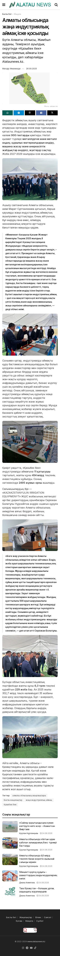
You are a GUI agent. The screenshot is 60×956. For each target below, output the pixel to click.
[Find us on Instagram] (23, 948)
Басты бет (7, 14)
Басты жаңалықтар (13, 800)
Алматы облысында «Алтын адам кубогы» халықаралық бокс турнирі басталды (38, 842)
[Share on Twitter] (52, 112)
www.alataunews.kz (36, 941)
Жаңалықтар (25, 917)
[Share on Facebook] (41, 112)
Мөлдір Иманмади (11, 68)
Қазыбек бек (10, 804)
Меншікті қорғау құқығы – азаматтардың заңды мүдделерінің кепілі (38, 875)
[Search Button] (56, 4)
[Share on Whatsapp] (7, 112)
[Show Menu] (3, 4)
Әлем (38, 917)
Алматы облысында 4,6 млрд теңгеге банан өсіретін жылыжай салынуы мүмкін (36, 859)
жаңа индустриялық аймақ (39, 800)
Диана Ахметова (27, 882)
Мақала (17, 14)
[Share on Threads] (30, 112)
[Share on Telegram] (19, 112)
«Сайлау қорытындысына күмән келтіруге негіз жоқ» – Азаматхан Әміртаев (37, 826)
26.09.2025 (31, 68)
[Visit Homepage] (30, 5)
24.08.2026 (47, 833)
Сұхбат (39, 921)
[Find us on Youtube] (31, 948)
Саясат (47, 917)
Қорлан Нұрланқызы (28, 833)
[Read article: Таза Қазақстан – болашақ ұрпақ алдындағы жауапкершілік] (10, 892)
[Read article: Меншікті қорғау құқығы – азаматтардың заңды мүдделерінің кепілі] (10, 876)
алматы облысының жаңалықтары (29, 795)
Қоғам (19, 921)
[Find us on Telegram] (27, 948)
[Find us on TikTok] (35, 948)
